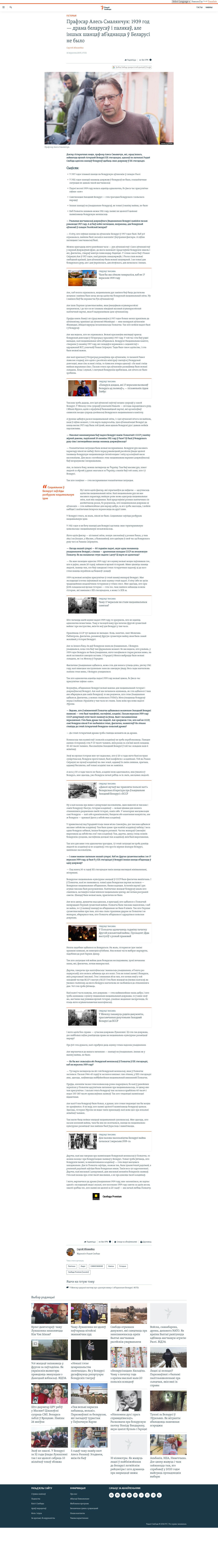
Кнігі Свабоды (37, 1504)
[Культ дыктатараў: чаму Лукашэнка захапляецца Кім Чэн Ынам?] (49, 1313)
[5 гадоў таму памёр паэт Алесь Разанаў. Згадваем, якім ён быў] (89, 1437)
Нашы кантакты (77, 1513)
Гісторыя (71, 16)
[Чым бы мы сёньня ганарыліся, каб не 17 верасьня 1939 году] (82, 278)
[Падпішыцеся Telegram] (153, 1495)
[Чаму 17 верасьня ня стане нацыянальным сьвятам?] (82, 605)
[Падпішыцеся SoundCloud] (141, 1495)
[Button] (130, 60)
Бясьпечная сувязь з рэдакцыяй (84, 1509)
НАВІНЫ (209, 8)
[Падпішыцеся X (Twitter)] (123, 1495)
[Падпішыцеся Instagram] (147, 1495)
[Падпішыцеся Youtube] (129, 1495)
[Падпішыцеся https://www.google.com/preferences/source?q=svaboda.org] (111, 1495)
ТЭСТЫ (199, 8)
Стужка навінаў (38, 1494)
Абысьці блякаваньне (79, 1499)
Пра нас (73, 1494)
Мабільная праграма (79, 1504)
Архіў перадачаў (38, 1509)
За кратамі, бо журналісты (43, 1518)
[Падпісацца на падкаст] (135, 1495)
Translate (212, 2)
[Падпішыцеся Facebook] (117, 1495)
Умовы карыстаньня (79, 1518)
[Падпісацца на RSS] (159, 1495)
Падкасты (35, 1499)
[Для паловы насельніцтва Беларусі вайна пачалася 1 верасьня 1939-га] (82, 1141)
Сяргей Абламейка (75, 48)
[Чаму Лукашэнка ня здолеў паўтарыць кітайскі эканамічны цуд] (89, 1313)
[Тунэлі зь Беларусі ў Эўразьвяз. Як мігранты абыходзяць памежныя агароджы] (168, 1401)
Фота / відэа (36, 1513)
